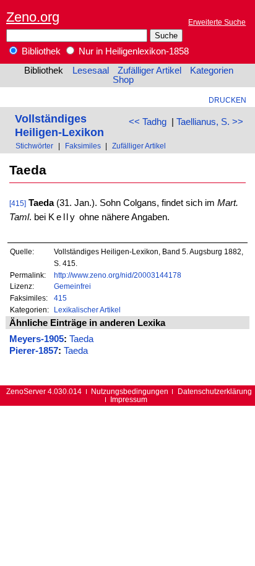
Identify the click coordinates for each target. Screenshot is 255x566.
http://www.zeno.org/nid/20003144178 (117, 275)
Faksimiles (83, 146)
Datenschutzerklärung (215, 391)
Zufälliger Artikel (149, 70)
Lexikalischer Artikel (87, 310)
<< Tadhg (147, 122)
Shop (123, 80)
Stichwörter (34, 146)
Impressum (128, 399)
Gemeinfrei (72, 286)
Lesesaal (90, 70)
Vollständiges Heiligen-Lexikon (59, 125)
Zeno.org (32, 17)
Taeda (81, 339)
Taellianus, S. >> (209, 122)
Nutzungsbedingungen (129, 391)
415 (60, 298)
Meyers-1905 (36, 339)
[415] (17, 203)
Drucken (227, 100)
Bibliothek (40, 51)
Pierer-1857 (33, 351)
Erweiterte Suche (217, 22)
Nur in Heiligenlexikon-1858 (132, 51)
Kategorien (211, 70)
